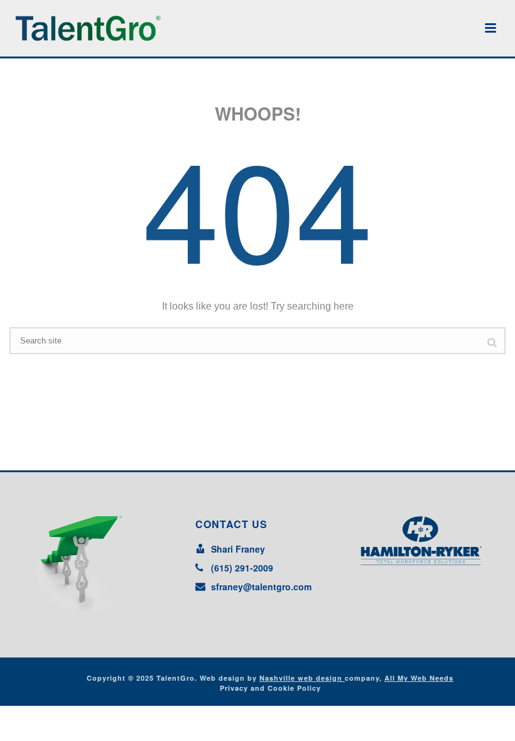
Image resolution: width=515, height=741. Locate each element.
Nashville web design (302, 678)
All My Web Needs (418, 678)
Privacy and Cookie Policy (270, 688)
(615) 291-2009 (242, 567)
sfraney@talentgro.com (261, 586)
